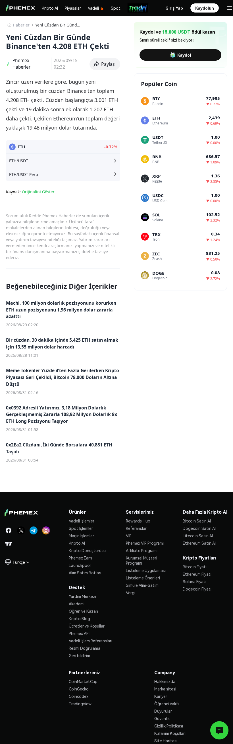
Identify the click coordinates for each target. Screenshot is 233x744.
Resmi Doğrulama (84, 648)
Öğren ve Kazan (83, 611)
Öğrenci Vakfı (166, 703)
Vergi (130, 592)
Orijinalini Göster (38, 191)
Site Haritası (165, 740)
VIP (129, 535)
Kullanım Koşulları (170, 733)
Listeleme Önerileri (143, 577)
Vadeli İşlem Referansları (90, 640)
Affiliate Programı (141, 550)
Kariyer (160, 696)
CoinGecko (79, 688)
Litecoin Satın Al (198, 535)
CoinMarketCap (83, 681)
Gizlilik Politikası (168, 725)
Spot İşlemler (81, 528)
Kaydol (184, 55)
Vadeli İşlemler (81, 520)
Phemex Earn (80, 557)
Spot (115, 8)
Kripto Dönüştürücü (87, 550)
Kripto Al (50, 8)
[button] (105, 64)
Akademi (76, 603)
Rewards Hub (138, 520)
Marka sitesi (165, 688)
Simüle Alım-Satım (142, 585)
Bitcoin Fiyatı (195, 566)
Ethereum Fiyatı (197, 574)
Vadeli (93, 8)
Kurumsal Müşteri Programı (141, 560)
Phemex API (79, 633)
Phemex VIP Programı (145, 543)
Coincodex (78, 696)
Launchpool (80, 565)
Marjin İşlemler (81, 535)
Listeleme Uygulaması (146, 570)
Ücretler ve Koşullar (87, 625)
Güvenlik (162, 718)
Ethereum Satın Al (199, 543)
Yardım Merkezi (82, 596)
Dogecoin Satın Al (199, 528)
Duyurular (163, 711)
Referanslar (136, 528)
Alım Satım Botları (85, 572)
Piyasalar (73, 8)
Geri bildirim (79, 655)
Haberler (21, 25)
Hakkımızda (164, 681)
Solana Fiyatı (194, 581)
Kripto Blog (79, 618)
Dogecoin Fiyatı (197, 588)
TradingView (80, 703)
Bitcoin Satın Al (197, 520)
